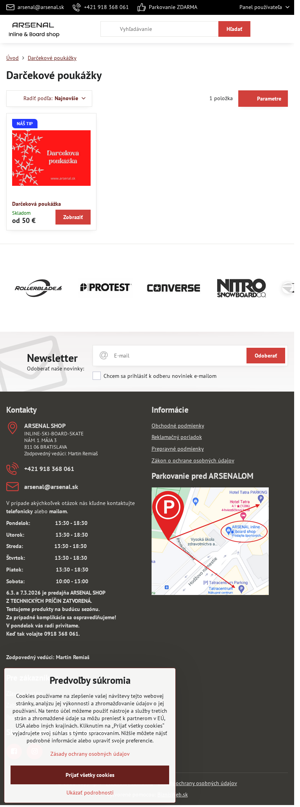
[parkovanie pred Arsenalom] (210, 593)
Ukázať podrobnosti (90, 792)
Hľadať (234, 28)
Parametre (268, 98)
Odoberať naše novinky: (55, 368)
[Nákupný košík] (266, 29)
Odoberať (266, 355)
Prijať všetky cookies (90, 774)
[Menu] (284, 29)
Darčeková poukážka (36, 203)
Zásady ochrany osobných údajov (197, 783)
